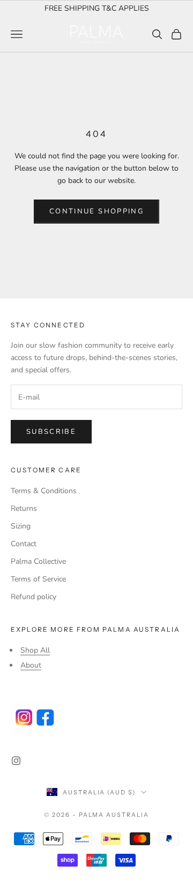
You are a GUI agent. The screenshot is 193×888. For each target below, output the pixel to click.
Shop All (35, 650)
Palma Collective (38, 561)
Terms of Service (38, 579)
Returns (24, 508)
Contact (23, 544)
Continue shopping (96, 211)
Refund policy (33, 597)
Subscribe (51, 432)
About (30, 665)
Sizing (21, 526)
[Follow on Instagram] (16, 760)
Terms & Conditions (44, 491)
